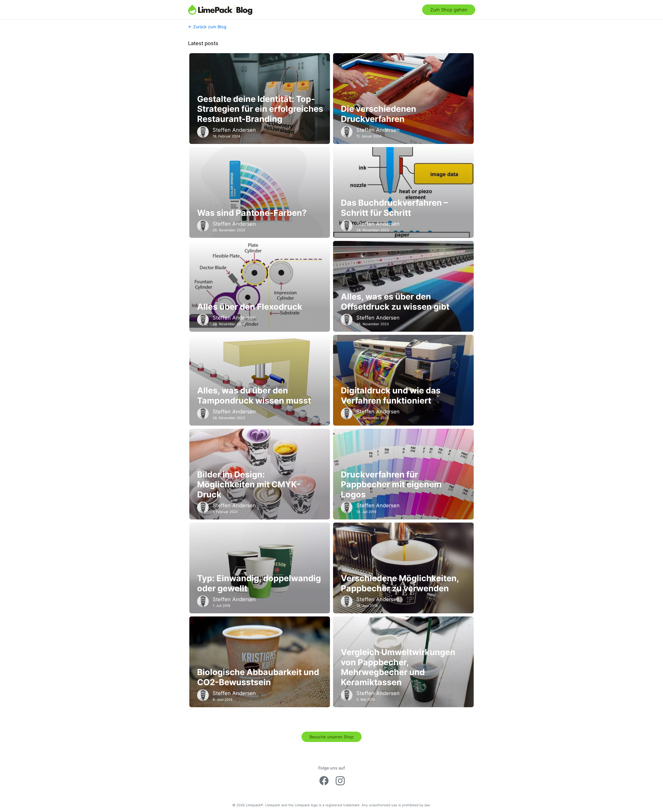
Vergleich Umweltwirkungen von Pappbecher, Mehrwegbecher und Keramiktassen (398, 667)
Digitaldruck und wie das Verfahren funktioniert (391, 395)
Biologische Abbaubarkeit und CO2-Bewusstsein (258, 677)
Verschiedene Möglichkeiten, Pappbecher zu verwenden (400, 583)
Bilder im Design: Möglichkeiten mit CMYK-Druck (248, 484)
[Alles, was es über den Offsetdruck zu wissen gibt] (403, 286)
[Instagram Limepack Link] (340, 780)
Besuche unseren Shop (331, 736)
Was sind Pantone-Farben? (252, 213)
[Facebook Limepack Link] (325, 780)
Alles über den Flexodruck (249, 307)
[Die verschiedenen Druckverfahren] (403, 98)
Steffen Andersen (234, 130)
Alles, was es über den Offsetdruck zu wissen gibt (395, 301)
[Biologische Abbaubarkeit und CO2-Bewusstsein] (259, 661)
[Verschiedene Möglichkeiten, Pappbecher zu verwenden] (403, 568)
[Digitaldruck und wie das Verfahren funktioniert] (403, 380)
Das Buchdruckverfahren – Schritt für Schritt (394, 208)
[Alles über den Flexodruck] (259, 286)
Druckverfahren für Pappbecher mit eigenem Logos (391, 484)
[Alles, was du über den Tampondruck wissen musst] (259, 380)
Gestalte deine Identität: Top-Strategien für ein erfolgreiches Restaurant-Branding (260, 109)
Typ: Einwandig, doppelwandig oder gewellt (259, 583)
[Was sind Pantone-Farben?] (259, 192)
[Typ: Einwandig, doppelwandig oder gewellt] (259, 568)
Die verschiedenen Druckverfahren (378, 114)
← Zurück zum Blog (207, 26)
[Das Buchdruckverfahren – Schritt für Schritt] (403, 192)
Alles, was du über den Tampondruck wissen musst (254, 395)
